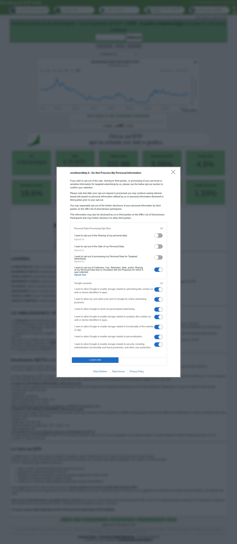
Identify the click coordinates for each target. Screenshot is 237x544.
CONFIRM (95, 360)
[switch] (158, 235)
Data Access (118, 371)
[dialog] (118, 272)
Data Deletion (100, 371)
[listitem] (118, 228)
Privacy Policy (137, 371)
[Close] (174, 173)
